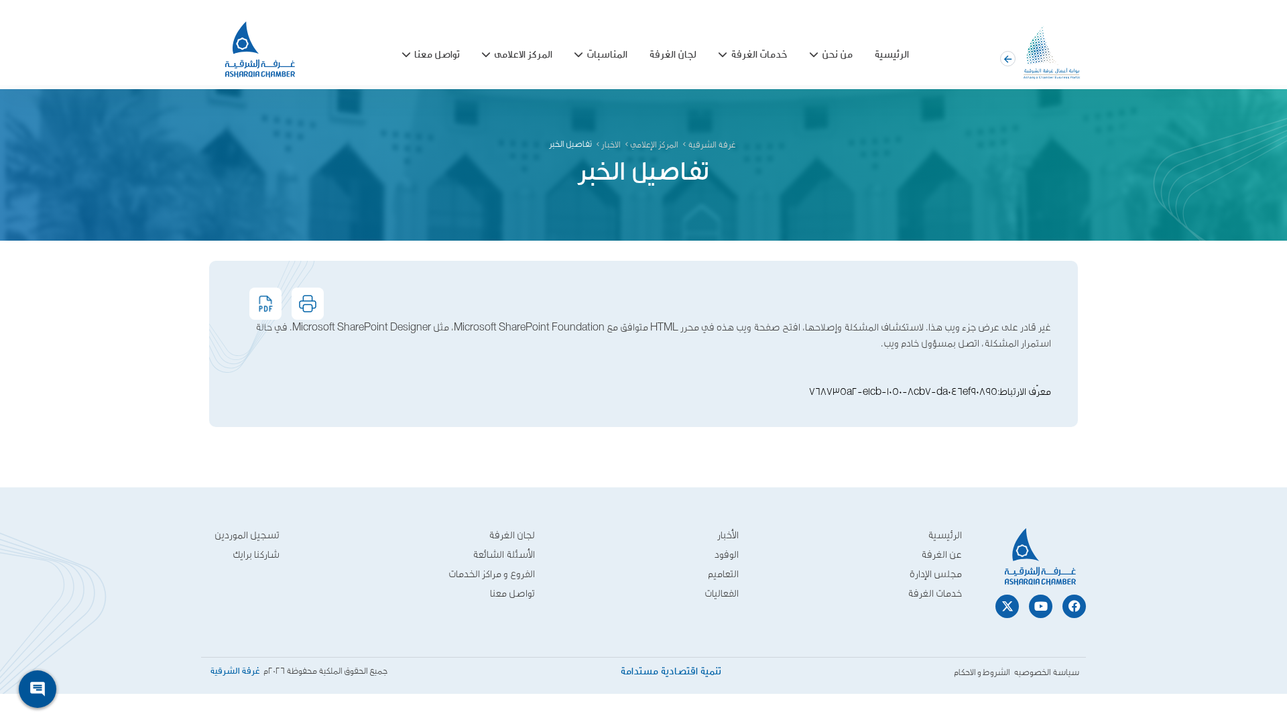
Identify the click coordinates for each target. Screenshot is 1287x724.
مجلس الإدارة (936, 574)
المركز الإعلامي (654, 145)
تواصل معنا (512, 594)
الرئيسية (891, 55)
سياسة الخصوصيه (1046, 672)
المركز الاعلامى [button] (523, 55)
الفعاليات (721, 594)
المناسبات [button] (607, 55)
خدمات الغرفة (935, 594)
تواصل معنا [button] (437, 55)
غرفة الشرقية (712, 145)
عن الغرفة (941, 555)
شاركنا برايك (256, 555)
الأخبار (728, 535)
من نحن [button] (837, 55)
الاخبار (611, 145)
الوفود (727, 555)
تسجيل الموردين (247, 535)
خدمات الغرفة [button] (759, 55)
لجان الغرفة (672, 55)
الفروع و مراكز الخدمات (491, 574)
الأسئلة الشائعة (504, 555)
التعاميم (723, 574)
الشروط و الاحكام (982, 672)
